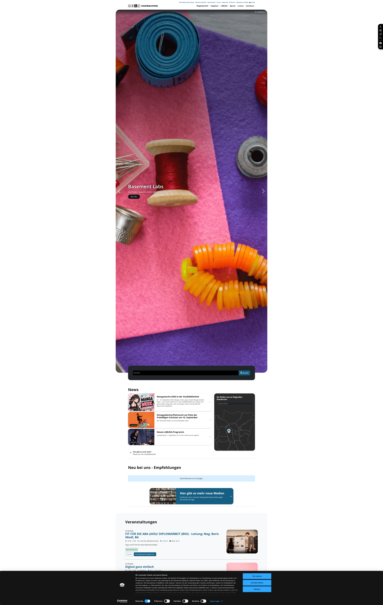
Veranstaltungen (242, 2)
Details (129, 554)
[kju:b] (232, 6)
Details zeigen (215, 601)
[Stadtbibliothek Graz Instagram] (380, 47)
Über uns (225, 2)
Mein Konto (211, 2)
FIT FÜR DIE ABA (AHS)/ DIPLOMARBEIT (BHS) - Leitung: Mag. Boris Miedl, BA (172, 535)
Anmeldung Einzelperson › (145, 554)
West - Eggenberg (155, 570)
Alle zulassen (257, 576)
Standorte (250, 6)
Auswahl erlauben (257, 582)
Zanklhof (165, 541)
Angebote (214, 6)
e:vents (240, 6)
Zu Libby (134, 197)
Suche (219, 2)
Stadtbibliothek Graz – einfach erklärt (192, 2)
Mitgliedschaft (202, 6)
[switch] (167, 601)
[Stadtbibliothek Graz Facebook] (380, 43)
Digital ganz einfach (139, 567)
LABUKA (224, 6)
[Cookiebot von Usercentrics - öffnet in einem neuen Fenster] (122, 601)
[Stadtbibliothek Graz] (143, 6)
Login (253, 2)
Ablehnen (257, 589)
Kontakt (232, 2)
